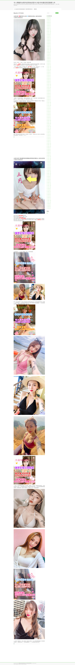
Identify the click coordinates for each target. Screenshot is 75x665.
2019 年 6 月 (48, 134)
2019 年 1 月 (48, 141)
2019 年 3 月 (48, 138)
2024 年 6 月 (48, 57)
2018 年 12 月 (49, 143)
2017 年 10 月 (49, 159)
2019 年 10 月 (49, 128)
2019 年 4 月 (48, 137)
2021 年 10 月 (49, 105)
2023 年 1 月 (48, 82)
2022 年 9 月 (48, 88)
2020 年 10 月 (49, 123)
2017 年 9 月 (48, 161)
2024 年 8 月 (48, 54)
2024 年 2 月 (48, 63)
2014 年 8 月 (48, 205)
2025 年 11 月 (49, 31)
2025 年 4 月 (48, 42)
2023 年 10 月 (49, 69)
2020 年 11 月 (49, 122)
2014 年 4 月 (48, 208)
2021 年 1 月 (48, 119)
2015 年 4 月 (48, 194)
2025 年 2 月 (48, 45)
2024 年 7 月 (48, 55)
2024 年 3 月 (48, 61)
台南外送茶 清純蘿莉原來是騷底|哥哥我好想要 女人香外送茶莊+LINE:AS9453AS (29, 159)
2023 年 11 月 (49, 67)
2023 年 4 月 (48, 78)
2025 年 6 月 (48, 39)
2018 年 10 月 (49, 146)
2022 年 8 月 (48, 90)
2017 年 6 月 (48, 165)
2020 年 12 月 (49, 120)
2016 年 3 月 (48, 179)
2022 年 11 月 (49, 85)
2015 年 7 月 (48, 191)
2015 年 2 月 (48, 197)
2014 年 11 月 (49, 200)
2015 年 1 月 (48, 199)
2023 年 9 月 (48, 70)
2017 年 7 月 (48, 164)
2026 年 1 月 (48, 28)
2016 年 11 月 (49, 173)
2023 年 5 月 (48, 76)
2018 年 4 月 (48, 152)
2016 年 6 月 (48, 176)
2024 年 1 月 (48, 64)
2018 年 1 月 (48, 155)
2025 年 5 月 (48, 40)
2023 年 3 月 (48, 79)
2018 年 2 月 (48, 153)
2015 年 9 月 (48, 188)
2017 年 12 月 (49, 156)
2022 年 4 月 (48, 96)
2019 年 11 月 (49, 126)
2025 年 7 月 (48, 37)
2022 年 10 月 (49, 87)
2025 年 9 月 (48, 34)
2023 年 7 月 (48, 73)
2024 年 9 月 (48, 52)
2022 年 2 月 (48, 99)
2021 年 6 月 (48, 111)
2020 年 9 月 (48, 125)
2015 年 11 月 (49, 185)
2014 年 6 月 (48, 206)
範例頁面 (35, 9)
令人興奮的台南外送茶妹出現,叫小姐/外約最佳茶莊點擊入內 (34, 3)
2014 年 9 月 (48, 203)
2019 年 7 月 (48, 132)
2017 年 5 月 (48, 167)
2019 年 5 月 (48, 135)
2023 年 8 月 (48, 72)
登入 (47, 213)
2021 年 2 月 (48, 117)
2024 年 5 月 (48, 58)
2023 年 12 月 (49, 66)
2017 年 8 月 (48, 162)
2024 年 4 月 (48, 60)
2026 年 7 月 (48, 19)
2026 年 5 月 (48, 22)
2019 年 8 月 (48, 131)
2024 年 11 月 (49, 49)
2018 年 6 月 (48, 149)
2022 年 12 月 (49, 84)
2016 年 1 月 (48, 182)
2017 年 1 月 (48, 170)
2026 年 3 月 (48, 25)
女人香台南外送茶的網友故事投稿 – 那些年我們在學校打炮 (23, 9)
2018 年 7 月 (48, 147)
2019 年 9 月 (48, 129)
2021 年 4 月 (48, 114)
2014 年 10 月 (49, 202)
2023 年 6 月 (48, 75)
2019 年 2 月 (48, 140)
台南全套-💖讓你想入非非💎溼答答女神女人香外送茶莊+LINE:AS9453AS (28, 16)
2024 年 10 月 (49, 51)
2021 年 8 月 (48, 108)
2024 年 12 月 (49, 48)
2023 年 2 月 (48, 81)
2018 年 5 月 (48, 150)
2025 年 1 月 (48, 46)
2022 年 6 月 (48, 93)
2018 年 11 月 (49, 144)
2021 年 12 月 (49, 102)
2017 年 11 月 (49, 158)
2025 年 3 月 (48, 43)
